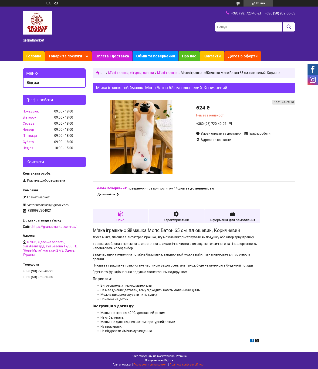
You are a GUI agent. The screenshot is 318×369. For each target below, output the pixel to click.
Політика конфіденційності (187, 364)
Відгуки (33, 83)
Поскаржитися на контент (150, 364)
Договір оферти (242, 56)
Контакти (212, 56)
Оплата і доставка (112, 56)
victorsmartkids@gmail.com (48, 205)
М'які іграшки (167, 72)
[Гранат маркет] (37, 23)
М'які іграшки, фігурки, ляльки (131, 72)
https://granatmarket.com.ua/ (54, 226)
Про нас (189, 56)
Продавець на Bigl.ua (159, 360)
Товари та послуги (65, 56)
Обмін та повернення (155, 56)
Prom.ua (181, 356)
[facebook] (252, 341)
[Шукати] (288, 27)
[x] (257, 341)
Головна (33, 56)
